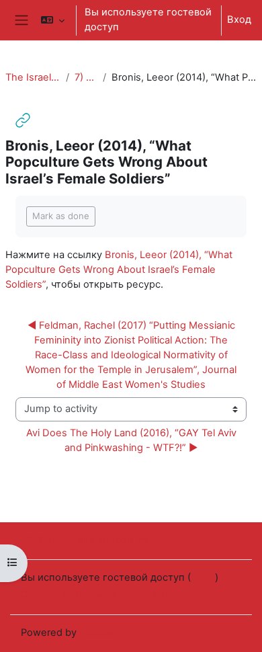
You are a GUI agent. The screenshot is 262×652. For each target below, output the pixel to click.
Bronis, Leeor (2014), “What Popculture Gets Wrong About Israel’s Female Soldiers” (118, 269)
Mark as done (60, 215)
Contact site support (86, 540)
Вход (239, 19)
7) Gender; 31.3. (86, 77)
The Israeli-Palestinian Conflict (32, 77)
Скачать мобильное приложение (102, 594)
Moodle (96, 632)
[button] (52, 20)
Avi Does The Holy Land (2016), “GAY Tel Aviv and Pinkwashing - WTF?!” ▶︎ (132, 440)
